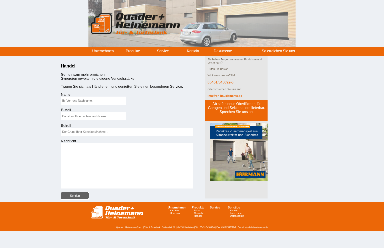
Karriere (174, 210)
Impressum (236, 213)
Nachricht (68, 141)
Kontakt (234, 210)
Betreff (66, 125)
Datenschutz (237, 215)
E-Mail (66, 110)
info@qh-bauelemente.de (256, 227)
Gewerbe (199, 213)
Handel (198, 215)
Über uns (175, 213)
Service (215, 207)
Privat (197, 210)
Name (65, 94)
